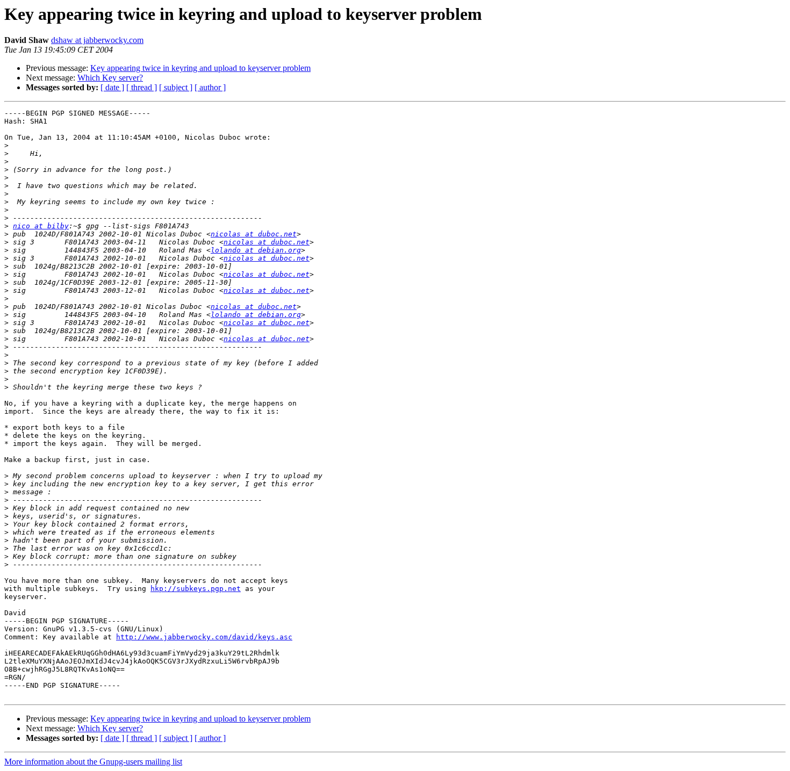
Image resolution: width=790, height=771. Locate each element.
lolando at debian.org (256, 250)
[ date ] (112, 87)
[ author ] (210, 87)
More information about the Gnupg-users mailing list (93, 761)
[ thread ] (141, 87)
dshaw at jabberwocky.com (97, 40)
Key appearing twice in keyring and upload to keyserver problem (200, 68)
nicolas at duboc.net (254, 234)
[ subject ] (175, 87)
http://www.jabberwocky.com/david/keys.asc (204, 637)
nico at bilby (41, 226)
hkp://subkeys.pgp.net (195, 589)
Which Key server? (110, 77)
